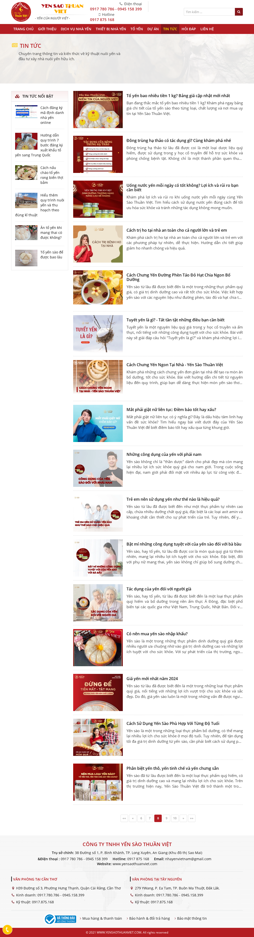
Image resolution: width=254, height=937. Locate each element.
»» (191, 818)
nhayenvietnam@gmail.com (188, 858)
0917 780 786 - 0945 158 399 (116, 8)
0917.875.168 (43, 902)
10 (175, 818)
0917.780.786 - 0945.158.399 (60, 895)
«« (124, 818)
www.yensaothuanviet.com (135, 863)
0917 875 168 (102, 19)
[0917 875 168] (7, 930)
